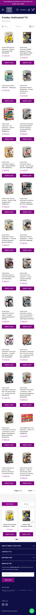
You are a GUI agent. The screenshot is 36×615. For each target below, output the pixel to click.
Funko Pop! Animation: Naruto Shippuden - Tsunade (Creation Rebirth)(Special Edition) (9, 238)
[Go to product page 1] (17, 539)
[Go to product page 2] (18, 539)
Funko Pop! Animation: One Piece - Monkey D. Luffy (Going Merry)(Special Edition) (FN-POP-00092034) (27, 392)
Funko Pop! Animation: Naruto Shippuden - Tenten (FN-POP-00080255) (26, 237)
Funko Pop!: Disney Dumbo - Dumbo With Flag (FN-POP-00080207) (9, 201)
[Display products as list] (33, 26)
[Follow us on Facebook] (3, 604)
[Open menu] (3, 9)
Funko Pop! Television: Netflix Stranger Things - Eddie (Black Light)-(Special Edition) (26, 51)
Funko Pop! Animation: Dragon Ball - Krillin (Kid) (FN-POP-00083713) (9, 164)
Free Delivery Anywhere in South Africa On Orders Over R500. (18, 3)
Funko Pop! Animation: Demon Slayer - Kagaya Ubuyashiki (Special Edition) (8, 315)
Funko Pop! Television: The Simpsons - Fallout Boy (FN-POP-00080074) (8, 127)
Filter (6, 26)
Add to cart (9, 63)
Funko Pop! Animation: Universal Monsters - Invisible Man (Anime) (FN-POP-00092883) (8, 353)
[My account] (29, 10)
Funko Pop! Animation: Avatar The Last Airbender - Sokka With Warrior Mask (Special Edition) (27, 315)
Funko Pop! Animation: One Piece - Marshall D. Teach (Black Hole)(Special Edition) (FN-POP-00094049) (9, 432)
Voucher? (23, 9)
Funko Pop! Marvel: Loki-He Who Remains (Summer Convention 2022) (8, 470)
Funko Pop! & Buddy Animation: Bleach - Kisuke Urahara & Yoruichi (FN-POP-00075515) (26, 127)
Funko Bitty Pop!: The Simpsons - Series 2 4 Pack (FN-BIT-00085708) (27, 430)
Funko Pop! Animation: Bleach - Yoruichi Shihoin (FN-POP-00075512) (8, 275)
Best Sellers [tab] (9, 504)
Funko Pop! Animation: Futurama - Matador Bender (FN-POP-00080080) (27, 201)
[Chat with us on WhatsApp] (31, 610)
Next (30, 491)
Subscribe (8, 580)
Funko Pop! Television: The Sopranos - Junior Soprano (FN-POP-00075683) (25, 276)
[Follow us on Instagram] (6, 604)
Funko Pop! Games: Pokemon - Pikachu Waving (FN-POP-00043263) (8, 50)
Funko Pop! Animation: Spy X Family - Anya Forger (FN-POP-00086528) (27, 164)
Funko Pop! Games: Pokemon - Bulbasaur (9, 86)
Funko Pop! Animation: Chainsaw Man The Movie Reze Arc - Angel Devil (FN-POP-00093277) (27, 353)
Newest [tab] (26, 504)
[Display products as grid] (30, 26)
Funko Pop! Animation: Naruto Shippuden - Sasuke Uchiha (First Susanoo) (26, 89)
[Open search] (18, 10)
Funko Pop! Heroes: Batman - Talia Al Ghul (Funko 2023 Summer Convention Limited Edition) (26, 471)
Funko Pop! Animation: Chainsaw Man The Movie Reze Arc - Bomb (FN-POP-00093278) (9, 391)
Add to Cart (10, 534)
